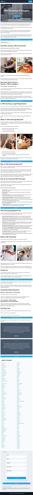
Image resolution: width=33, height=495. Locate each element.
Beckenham (18, 384)
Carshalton (18, 421)
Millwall (3, 405)
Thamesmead (19, 394)
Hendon (3, 426)
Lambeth (3, 412)
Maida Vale (3, 391)
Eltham (18, 379)
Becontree (18, 398)
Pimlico (3, 390)
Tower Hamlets (4, 383)
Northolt (18, 416)
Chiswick (18, 362)
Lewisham (3, 437)
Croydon (18, 410)
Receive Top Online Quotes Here (16, 161)
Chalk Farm (3, 371)
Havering (18, 432)
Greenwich (3, 420)
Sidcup (18, 409)
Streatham (3, 445)
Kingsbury (3, 446)
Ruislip (18, 438)
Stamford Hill (4, 375)
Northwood (18, 443)
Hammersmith (4, 430)
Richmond (18, 399)
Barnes (18, 365)
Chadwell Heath (19, 406)
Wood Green (3, 394)
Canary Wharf (4, 398)
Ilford (17, 366)
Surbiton (18, 431)
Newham (3, 424)
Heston (18, 424)
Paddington (3, 386)
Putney (3, 442)
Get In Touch (16, 279)
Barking (18, 369)
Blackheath (3, 431)
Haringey (3, 387)
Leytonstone (3, 408)
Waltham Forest (4, 419)
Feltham (18, 442)
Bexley (18, 428)
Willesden (3, 423)
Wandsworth (3, 438)
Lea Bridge (3, 379)
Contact (30, 1)
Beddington (18, 413)
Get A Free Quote (16, 356)
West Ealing (19, 390)
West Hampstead (4, 393)
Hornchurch (18, 435)
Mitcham (18, 391)
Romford (18, 427)
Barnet (18, 377)
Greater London (4, 435)
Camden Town (4, 365)
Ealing (18, 388)
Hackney (3, 368)
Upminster (18, 446)
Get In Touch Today (16, 39)
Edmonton (3, 427)
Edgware (18, 380)
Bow (2, 382)
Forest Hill (3, 441)
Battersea (3, 415)
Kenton (18, 387)
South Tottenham (4, 380)
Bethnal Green (4, 369)
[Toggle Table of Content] (9, 42)
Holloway (3, 364)
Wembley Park (19, 372)
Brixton (3, 409)
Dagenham (18, 417)
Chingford (18, 368)
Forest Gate (3, 413)
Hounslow (18, 420)
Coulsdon (18, 445)
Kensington (3, 404)
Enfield (18, 376)
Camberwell (3, 397)
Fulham (3, 434)
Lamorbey (18, 412)
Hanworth (18, 439)
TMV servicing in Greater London (6, 106)
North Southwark (4, 372)
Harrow (18, 402)
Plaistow (3, 416)
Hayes (18, 434)
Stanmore (18, 405)
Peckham (3, 402)
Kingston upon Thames (20, 423)
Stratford (3, 401)
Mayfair (3, 376)
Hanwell (18, 395)
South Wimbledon (19, 383)
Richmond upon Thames (20, 401)
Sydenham (18, 373)
